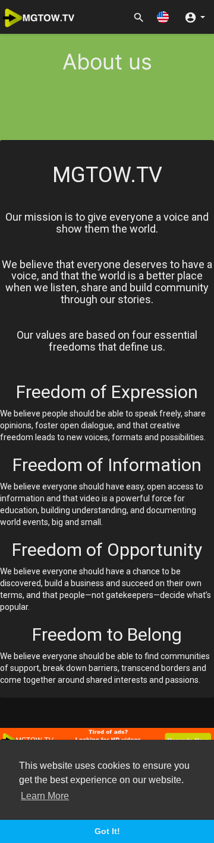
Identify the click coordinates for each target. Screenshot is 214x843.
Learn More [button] (45, 796)
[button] (163, 17)
